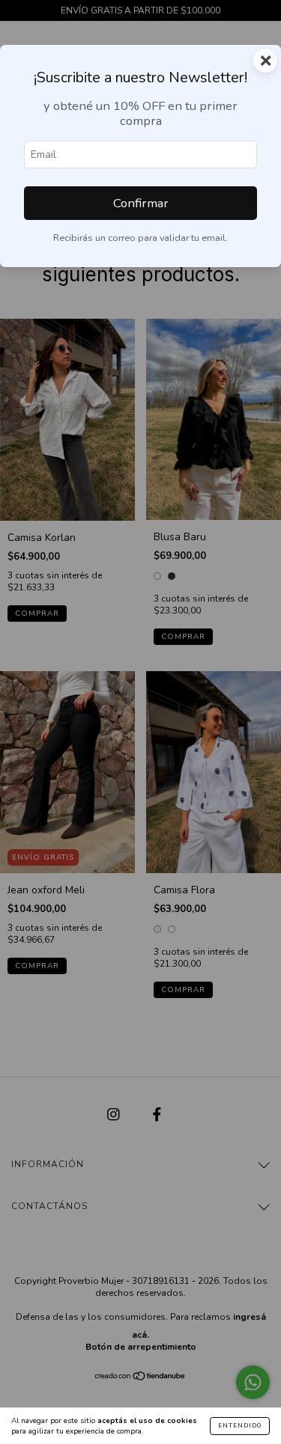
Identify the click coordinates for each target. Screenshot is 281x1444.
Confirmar (141, 203)
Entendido (240, 1426)
